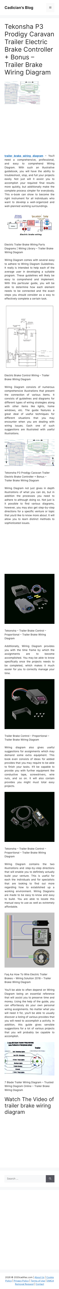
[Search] (50, 1178)
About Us (39, 1277)
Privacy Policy (21, 1280)
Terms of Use (38, 1280)
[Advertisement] (30, 130)
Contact (40, 1284)
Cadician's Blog (19, 7)
